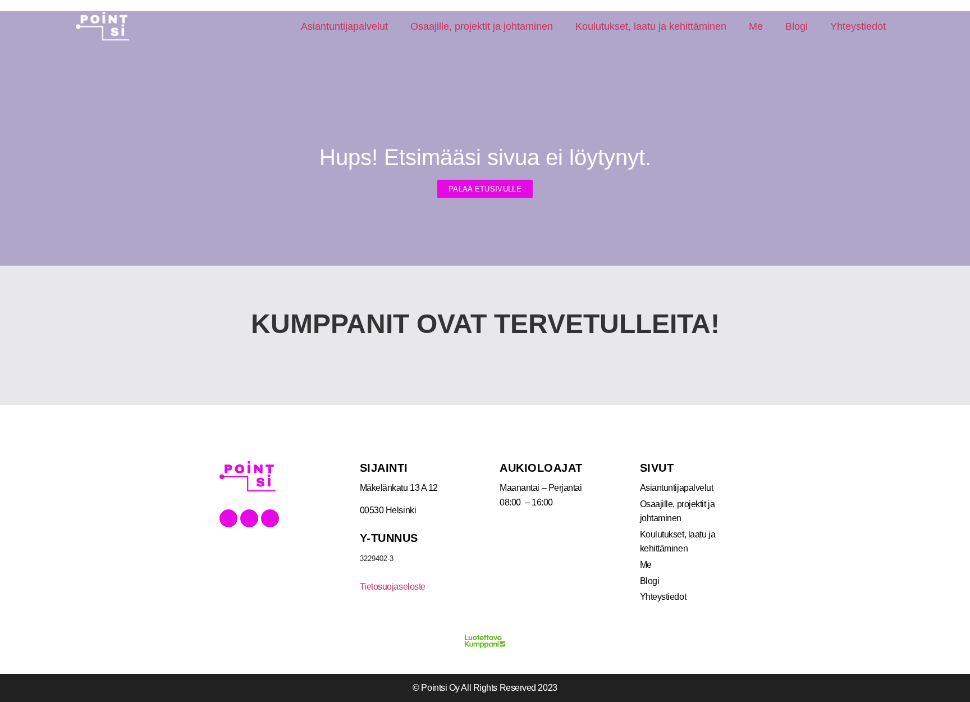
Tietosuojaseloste (392, 586)
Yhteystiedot (858, 26)
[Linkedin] (249, 518)
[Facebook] (228, 518)
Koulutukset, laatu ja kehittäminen (650, 26)
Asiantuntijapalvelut (344, 26)
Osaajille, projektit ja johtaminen (481, 26)
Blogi (796, 26)
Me (756, 26)
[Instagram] (270, 518)
